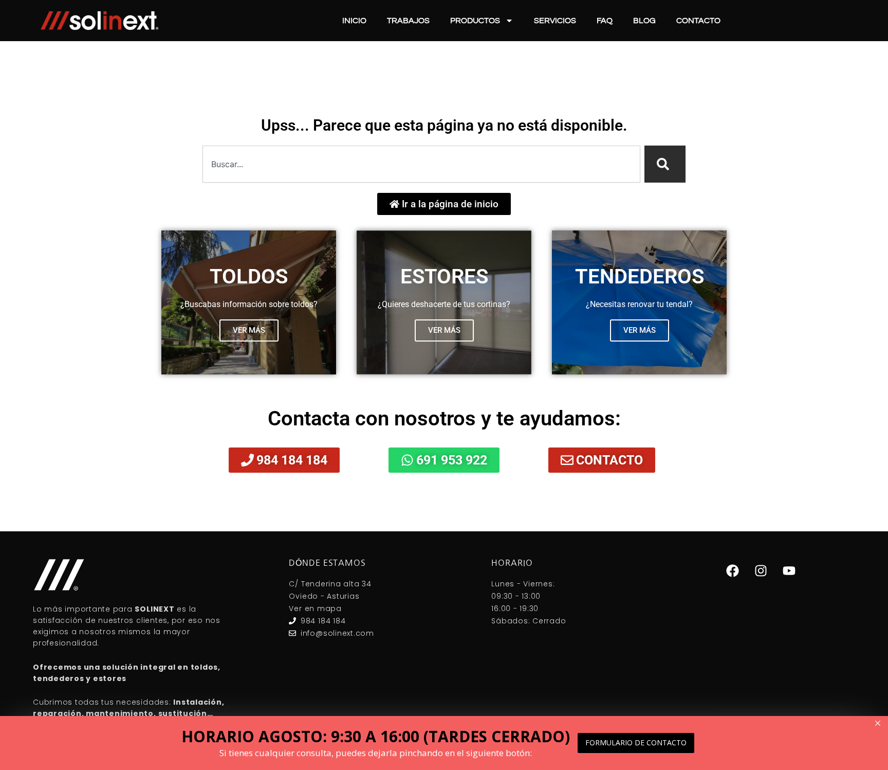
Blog (644, 20)
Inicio (354, 20)
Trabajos (408, 20)
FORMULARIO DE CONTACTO (636, 742)
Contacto (698, 20)
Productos (475, 20)
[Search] (665, 164)
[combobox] (421, 164)
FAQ (605, 20)
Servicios (555, 20)
